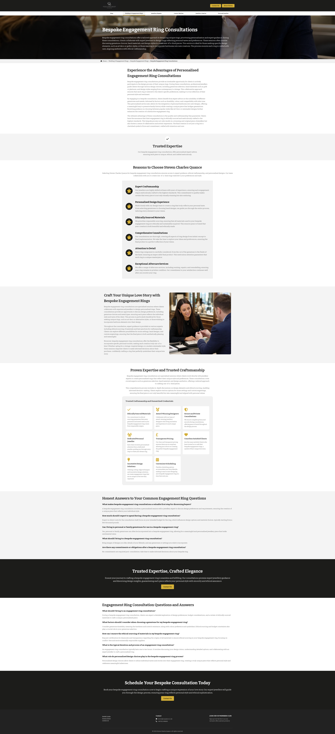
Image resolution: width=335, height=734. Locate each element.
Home (105, 61)
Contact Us (215, 6)
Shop (111, 13)
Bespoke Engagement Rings (139, 61)
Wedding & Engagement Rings (134, 13)
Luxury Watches (178, 13)
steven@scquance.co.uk (165, 719)
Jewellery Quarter (201, 13)
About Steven (228, 6)
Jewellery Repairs (156, 13)
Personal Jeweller (223, 13)
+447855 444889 (163, 721)
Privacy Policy (106, 718)
